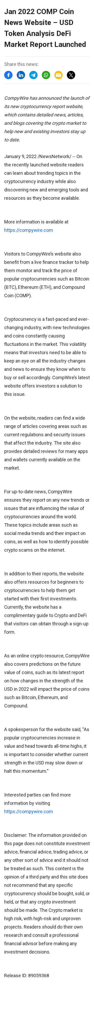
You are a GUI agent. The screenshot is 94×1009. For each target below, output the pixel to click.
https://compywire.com (28, 230)
